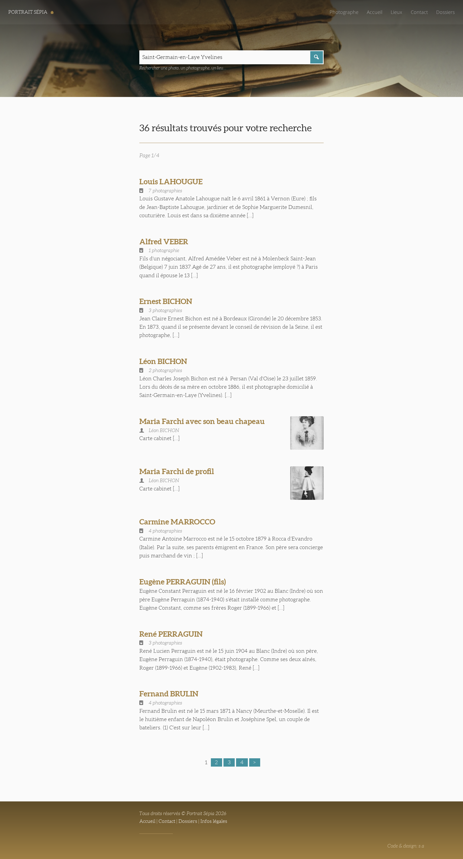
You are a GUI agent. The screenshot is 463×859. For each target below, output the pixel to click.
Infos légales (213, 821)
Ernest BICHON (165, 301)
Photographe (344, 12)
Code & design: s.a (405, 846)
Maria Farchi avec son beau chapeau (202, 421)
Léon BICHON (163, 361)
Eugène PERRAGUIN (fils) (182, 581)
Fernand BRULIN (168, 693)
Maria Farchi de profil (176, 471)
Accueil (374, 12)
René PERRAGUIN (171, 634)
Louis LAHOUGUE (171, 181)
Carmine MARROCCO (177, 521)
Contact (419, 12)
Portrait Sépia (28, 12)
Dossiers (445, 12)
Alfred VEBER (163, 241)
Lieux (396, 12)
